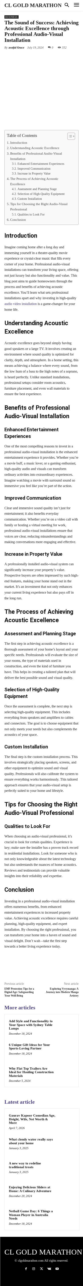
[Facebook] (22, 57)
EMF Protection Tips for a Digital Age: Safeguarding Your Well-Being (19, 992)
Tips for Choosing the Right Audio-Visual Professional (39, 206)
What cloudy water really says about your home (31, 1141)
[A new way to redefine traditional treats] (66, 1169)
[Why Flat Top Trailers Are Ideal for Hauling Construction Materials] (65, 1074)
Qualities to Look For (31, 214)
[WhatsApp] (53, 57)
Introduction (18, 142)
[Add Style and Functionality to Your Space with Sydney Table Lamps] (65, 1026)
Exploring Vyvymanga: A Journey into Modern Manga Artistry (62, 992)
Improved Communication (33, 168)
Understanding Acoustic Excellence (34, 148)
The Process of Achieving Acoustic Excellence (34, 181)
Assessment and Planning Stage (37, 189)
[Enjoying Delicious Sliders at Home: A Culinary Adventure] (66, 1193)
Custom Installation (29, 198)
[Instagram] (34, 1269)
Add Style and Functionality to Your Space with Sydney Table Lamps (31, 1024)
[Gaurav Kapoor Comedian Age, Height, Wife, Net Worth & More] (66, 1121)
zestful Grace (16, 47)
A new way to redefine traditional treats (25, 1165)
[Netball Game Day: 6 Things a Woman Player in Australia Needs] (66, 1217)
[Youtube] (57, 1269)
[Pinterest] (43, 57)
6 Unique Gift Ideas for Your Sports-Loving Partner (29, 1046)
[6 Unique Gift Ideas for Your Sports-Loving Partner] (65, 1050)
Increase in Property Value (33, 173)
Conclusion (18, 219)
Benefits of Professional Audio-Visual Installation (36, 156)
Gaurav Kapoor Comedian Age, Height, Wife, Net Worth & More (32, 1119)
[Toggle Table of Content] (69, 136)
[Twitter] (33, 57)
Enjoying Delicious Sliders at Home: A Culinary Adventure (30, 1189)
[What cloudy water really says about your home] (66, 1145)
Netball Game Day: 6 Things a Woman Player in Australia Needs (31, 1214)
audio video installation (20, 304)
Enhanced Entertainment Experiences (40, 163)
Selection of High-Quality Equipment (41, 194)
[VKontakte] (49, 1269)
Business (11, 17)
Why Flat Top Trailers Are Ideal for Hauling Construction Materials (31, 1072)
